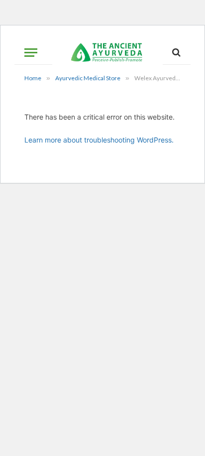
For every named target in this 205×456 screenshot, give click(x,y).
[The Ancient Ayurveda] (107, 52)
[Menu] (30, 52)
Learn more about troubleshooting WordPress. (99, 140)
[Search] (175, 52)
